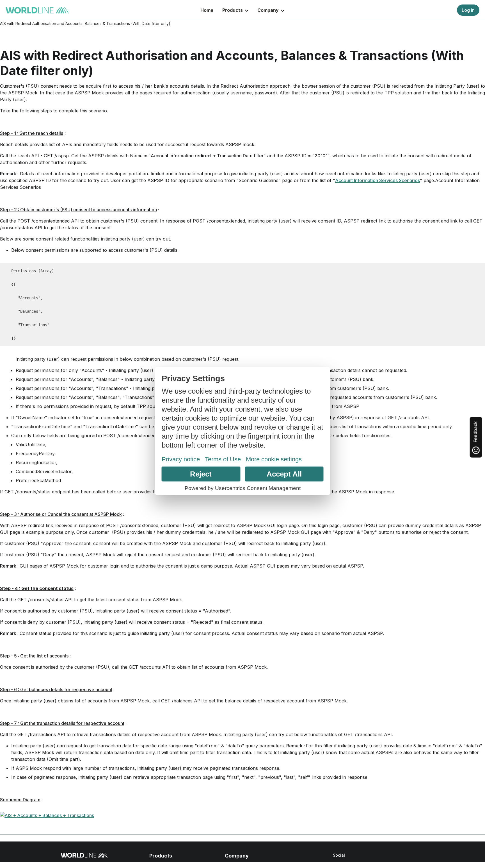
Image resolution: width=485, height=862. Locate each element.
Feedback (475, 432)
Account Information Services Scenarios (377, 180)
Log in (468, 10)
